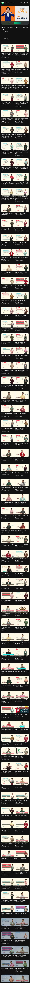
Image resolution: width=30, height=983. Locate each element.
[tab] (6, 39)
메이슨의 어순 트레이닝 (8, 27)
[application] (15, 13)
